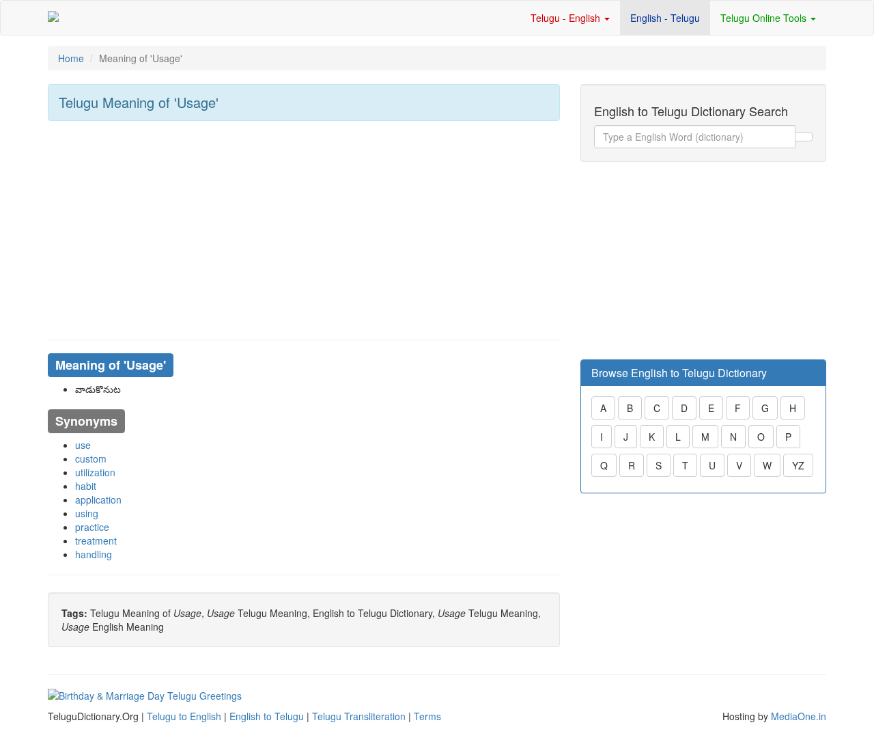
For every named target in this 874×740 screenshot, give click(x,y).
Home (71, 58)
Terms (427, 716)
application (98, 499)
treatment (96, 540)
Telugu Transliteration (359, 716)
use (83, 445)
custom (91, 458)
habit (85, 486)
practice (92, 527)
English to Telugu (266, 716)
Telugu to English (184, 716)
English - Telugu (665, 18)
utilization (95, 472)
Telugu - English (567, 18)
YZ (798, 465)
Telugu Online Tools (764, 18)
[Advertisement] (304, 230)
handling (93, 554)
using (86, 513)
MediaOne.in (798, 716)
